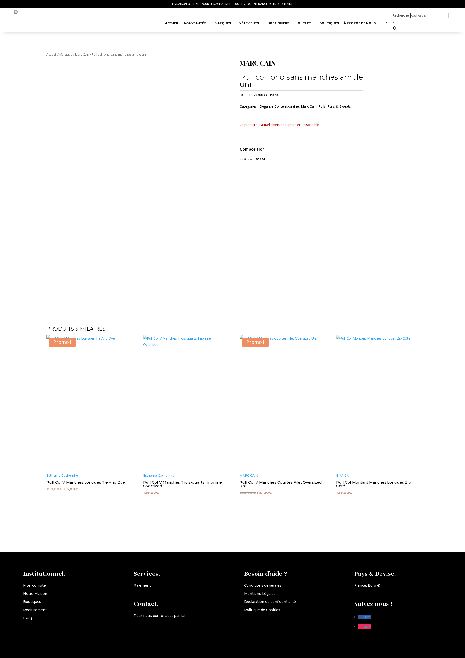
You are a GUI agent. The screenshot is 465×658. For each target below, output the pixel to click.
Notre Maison (35, 593)
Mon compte (34, 585)
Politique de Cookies (262, 610)
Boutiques (329, 23)
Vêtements (249, 23)
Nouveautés (195, 23)
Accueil (172, 23)
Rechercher (401, 15)
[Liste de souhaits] (380, 20)
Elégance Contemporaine (279, 106)
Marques (223, 23)
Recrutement (35, 610)
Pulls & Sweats (339, 106)
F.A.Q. (28, 618)
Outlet (304, 23)
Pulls (322, 106)
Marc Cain (82, 54)
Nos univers (278, 23)
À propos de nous (360, 23)
